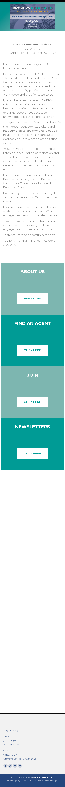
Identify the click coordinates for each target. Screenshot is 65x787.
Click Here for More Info (32, 26)
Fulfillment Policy (44, 777)
